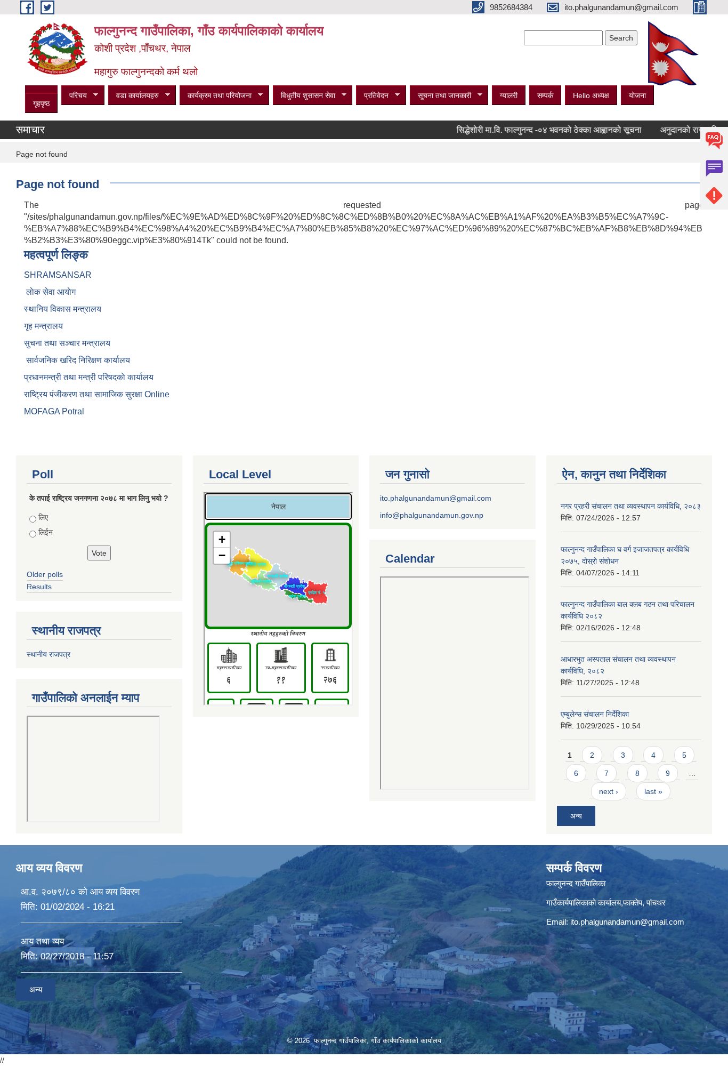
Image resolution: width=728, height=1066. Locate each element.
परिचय (74, 95)
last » (653, 791)
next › (608, 791)
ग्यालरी (508, 95)
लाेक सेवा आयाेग (50, 291)
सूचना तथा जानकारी (440, 95)
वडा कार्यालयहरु (133, 95)
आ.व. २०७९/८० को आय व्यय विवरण (80, 892)
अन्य (576, 816)
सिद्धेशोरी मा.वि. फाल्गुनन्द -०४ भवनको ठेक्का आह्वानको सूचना (531, 129)
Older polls (45, 574)
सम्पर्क (545, 95)
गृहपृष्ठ (41, 103)
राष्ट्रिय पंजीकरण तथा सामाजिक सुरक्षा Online (96, 394)
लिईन (45, 532)
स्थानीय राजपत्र (48, 654)
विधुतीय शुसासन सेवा (304, 95)
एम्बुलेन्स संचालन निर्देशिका (595, 714)
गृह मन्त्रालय (43, 326)
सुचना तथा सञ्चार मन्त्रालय (67, 343)
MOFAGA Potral (54, 411)
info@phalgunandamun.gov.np (431, 515)
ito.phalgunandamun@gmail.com (435, 498)
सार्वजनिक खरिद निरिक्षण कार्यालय (77, 360)
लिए (43, 517)
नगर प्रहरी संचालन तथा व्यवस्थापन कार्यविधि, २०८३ (631, 506)
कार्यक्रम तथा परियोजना (216, 95)
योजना (637, 95)
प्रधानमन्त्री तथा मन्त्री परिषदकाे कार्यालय (88, 377)
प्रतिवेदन (372, 95)
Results (39, 586)
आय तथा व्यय (42, 941)
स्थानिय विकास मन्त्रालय (62, 309)
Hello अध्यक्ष (591, 95)
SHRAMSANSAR (58, 274)
